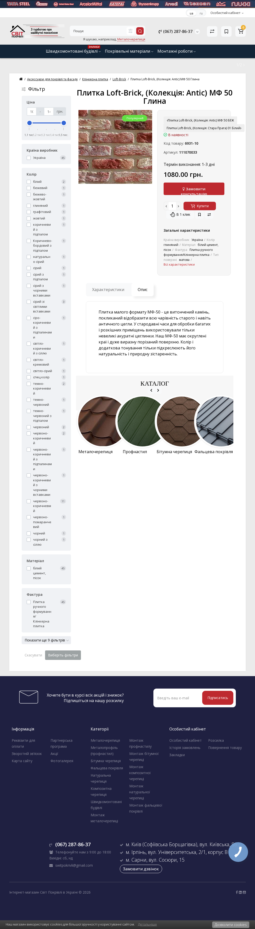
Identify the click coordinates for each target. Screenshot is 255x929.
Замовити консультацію (194, 190)
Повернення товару (225, 747)
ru (201, 13)
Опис (142, 289)
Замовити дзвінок (141, 869)
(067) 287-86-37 (177, 31)
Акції (54, 753)
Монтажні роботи (175, 51)
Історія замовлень (184, 747)
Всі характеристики (179, 264)
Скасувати (33, 655)
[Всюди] (130, 31)
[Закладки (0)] (226, 31)
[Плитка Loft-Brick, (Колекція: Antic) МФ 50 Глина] (115, 147)
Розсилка (216, 740)
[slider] (29, 123)
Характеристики (108, 289)
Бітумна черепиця (106, 760)
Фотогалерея (62, 760)
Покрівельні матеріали (128, 51)
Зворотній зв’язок (27, 753)
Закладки (177, 754)
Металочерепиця (105, 740)
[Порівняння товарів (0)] (212, 31)
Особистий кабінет (185, 740)
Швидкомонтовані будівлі (73, 49)
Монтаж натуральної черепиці (139, 792)
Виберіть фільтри (63, 655)
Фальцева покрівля (107, 768)
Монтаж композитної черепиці (140, 772)
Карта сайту (22, 760)
